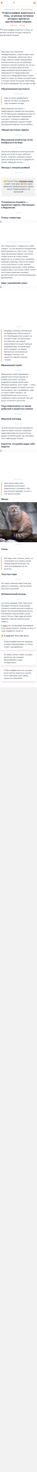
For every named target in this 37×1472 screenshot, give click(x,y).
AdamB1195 (18, 423)
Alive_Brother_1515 (24, 241)
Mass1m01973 (18, 479)
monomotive (18, 544)
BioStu (18, 599)
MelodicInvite (18, 172)
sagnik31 (18, 212)
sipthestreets (18, 134)
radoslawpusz (18, 413)
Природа (22, 25)
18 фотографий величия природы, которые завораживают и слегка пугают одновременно (18, 644)
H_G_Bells (18, 579)
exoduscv (18, 554)
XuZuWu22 (18, 370)
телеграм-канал (26, 181)
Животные (13, 25)
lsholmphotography (12, 241)
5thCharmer (18, 147)
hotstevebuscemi (18, 94)
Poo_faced (18, 326)
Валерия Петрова (27, 9)
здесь (5, 626)
